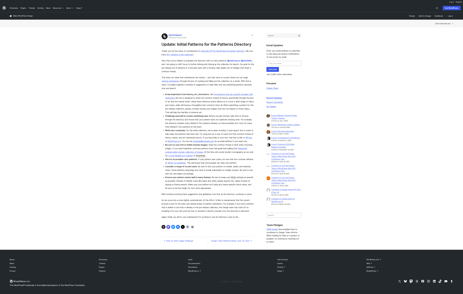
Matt (369, 263)
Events (280, 263)
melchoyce (233, 60)
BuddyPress (372, 271)
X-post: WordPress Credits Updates (285, 125)
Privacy (13, 271)
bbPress (371, 267)
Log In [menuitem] (451, 2)
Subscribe (272, 69)
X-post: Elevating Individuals (282, 131)
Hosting (13, 267)
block (233, 177)
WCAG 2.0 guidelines (177, 163)
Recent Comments (274, 102)
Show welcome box (443, 23)
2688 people (272, 229)
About (12, 260)
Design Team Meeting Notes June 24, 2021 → (231, 241)
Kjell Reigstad (175, 35)
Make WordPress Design (23, 16)
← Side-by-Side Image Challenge (178, 241)
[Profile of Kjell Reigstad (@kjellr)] (165, 36)
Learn (190, 260)
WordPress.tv (194, 271)
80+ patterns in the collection (180, 54)
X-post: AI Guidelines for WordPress (285, 138)
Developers (192, 267)
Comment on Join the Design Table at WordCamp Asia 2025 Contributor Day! (283, 156)
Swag (280, 271)
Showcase (103, 260)
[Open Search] (437, 8)
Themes (102, 263)
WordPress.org (174, 141)
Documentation (194, 263)
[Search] (299, 35)
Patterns (102, 271)
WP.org (249, 137)
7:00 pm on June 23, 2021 (178, 37)
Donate (281, 267)
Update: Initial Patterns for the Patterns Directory (206, 44)
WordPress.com (374, 260)
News (12, 263)
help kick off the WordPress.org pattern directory (223, 51)
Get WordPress (451, 8)
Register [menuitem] (459, 2)
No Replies (271, 106)
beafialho (246, 60)
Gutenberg (200, 155)
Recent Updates (274, 98)
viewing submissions (170, 81)
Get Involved (282, 260)
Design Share (272, 88)
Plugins (102, 267)
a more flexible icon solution (180, 155)
